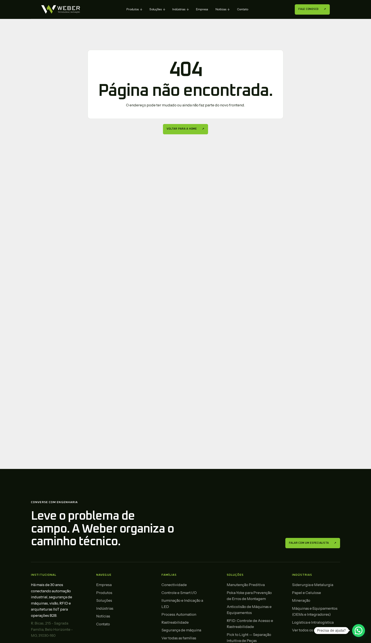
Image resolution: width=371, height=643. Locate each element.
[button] (358, 630)
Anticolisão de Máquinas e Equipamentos (249, 609)
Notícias (223, 9)
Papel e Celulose (306, 592)
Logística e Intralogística (313, 622)
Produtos (134, 9)
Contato (242, 9)
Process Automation (178, 614)
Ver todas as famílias (178, 638)
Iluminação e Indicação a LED (182, 603)
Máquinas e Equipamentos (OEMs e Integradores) (315, 611)
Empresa (202, 9)
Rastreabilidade (175, 622)
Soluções (157, 9)
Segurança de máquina (181, 630)
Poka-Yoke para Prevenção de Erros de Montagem (249, 595)
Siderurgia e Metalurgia (312, 584)
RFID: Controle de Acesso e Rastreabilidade (250, 623)
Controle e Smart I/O (179, 592)
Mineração (301, 600)
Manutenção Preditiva (246, 584)
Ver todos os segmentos (312, 630)
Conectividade (174, 584)
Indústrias (180, 9)
